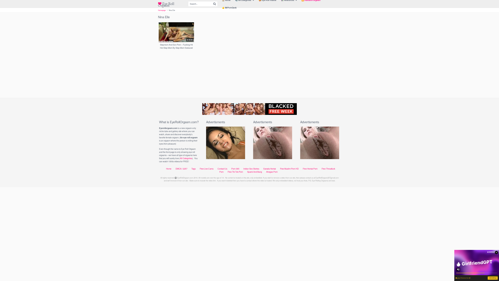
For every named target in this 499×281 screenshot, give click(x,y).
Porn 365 (235, 168)
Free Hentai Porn (310, 168)
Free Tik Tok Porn (235, 171)
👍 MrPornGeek (229, 7)
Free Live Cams (206, 168)
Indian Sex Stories (251, 168)
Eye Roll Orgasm (166, 3)
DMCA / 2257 (181, 168)
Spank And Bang (254, 171)
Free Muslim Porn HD (289, 168)
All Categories (186, 158)
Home (168, 168)
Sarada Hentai (269, 168)
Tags (193, 168)
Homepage (162, 10)
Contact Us (222, 168)
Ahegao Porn (272, 171)
